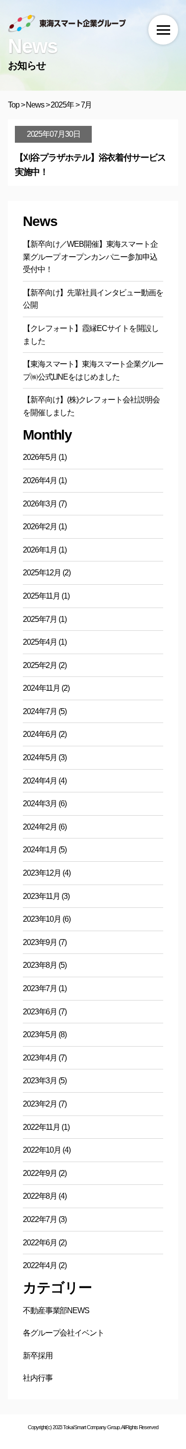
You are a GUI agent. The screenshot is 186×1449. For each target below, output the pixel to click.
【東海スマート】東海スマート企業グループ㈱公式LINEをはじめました (93, 370)
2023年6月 (40, 1011)
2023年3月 (40, 1080)
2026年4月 (40, 480)
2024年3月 (40, 803)
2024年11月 (41, 688)
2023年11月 (41, 896)
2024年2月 (40, 827)
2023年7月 (40, 988)
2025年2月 (40, 665)
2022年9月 (40, 1173)
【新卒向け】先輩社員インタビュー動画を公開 (93, 299)
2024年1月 (40, 849)
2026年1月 (40, 550)
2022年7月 (40, 1219)
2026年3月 (40, 504)
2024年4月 (40, 781)
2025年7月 (40, 619)
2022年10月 (42, 1150)
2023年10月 (42, 919)
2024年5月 (40, 757)
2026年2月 (40, 526)
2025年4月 (40, 642)
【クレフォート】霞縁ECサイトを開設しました (91, 334)
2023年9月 (40, 942)
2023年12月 (42, 873)
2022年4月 (40, 1265)
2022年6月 (40, 1242)
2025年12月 (42, 572)
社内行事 (38, 1378)
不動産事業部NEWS (56, 1310)
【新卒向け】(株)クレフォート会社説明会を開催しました (91, 406)
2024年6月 (40, 734)
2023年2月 (40, 1104)
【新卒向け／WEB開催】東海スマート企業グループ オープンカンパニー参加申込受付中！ (90, 257)
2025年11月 (41, 596)
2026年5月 (40, 457)
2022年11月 (41, 1127)
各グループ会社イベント (63, 1333)
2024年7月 (40, 711)
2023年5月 (40, 1034)
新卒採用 (38, 1355)
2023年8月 (40, 965)
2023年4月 (40, 1058)
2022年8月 (40, 1196)
